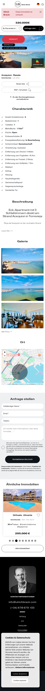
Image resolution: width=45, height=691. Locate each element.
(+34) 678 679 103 (22, 607)
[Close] (40, 12)
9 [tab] (35, 541)
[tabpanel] (22, 512)
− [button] (5, 355)
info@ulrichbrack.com (22, 602)
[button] (6, 332)
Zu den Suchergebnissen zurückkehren (23, 98)
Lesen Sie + (6, 231)
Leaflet (9, 384)
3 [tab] (16, 541)
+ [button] (5, 352)
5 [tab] (23, 541)
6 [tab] (26, 541)
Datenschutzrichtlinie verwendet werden (29, 446)
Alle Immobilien (22, 548)
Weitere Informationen (24, 667)
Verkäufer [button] (22, 626)
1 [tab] (10, 541)
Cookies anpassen (19, 680)
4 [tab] (20, 541)
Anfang (22, 617)
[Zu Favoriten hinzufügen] (38, 515)
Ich (22, 621)
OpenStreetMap (23, 384)
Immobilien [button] (22, 630)
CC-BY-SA (39, 384)
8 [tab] (32, 541)
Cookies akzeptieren (20, 674)
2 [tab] (13, 541)
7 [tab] (29, 541)
